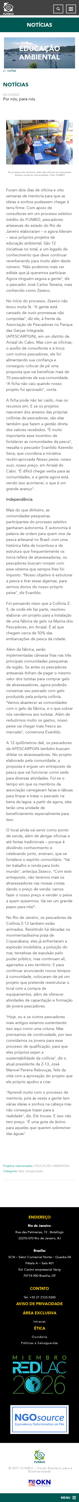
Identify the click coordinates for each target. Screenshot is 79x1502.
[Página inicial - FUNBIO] (12, 9)
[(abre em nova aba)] (39, 1402)
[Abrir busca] (58, 9)
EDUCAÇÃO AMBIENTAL (52, 1166)
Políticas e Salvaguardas (39, 1343)
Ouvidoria (39, 1337)
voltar (11, 70)
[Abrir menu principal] (71, 9)
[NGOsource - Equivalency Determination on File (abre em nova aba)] (39, 1433)
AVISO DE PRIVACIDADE (39, 1304)
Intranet (39, 1321)
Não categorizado (30, 1171)
